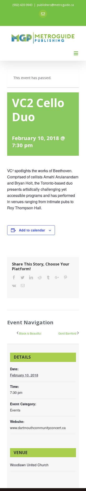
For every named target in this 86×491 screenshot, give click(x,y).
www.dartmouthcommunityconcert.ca (38, 427)
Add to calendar (32, 230)
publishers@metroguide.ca (55, 5)
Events (15, 410)
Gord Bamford (67, 333)
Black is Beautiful (30, 333)
